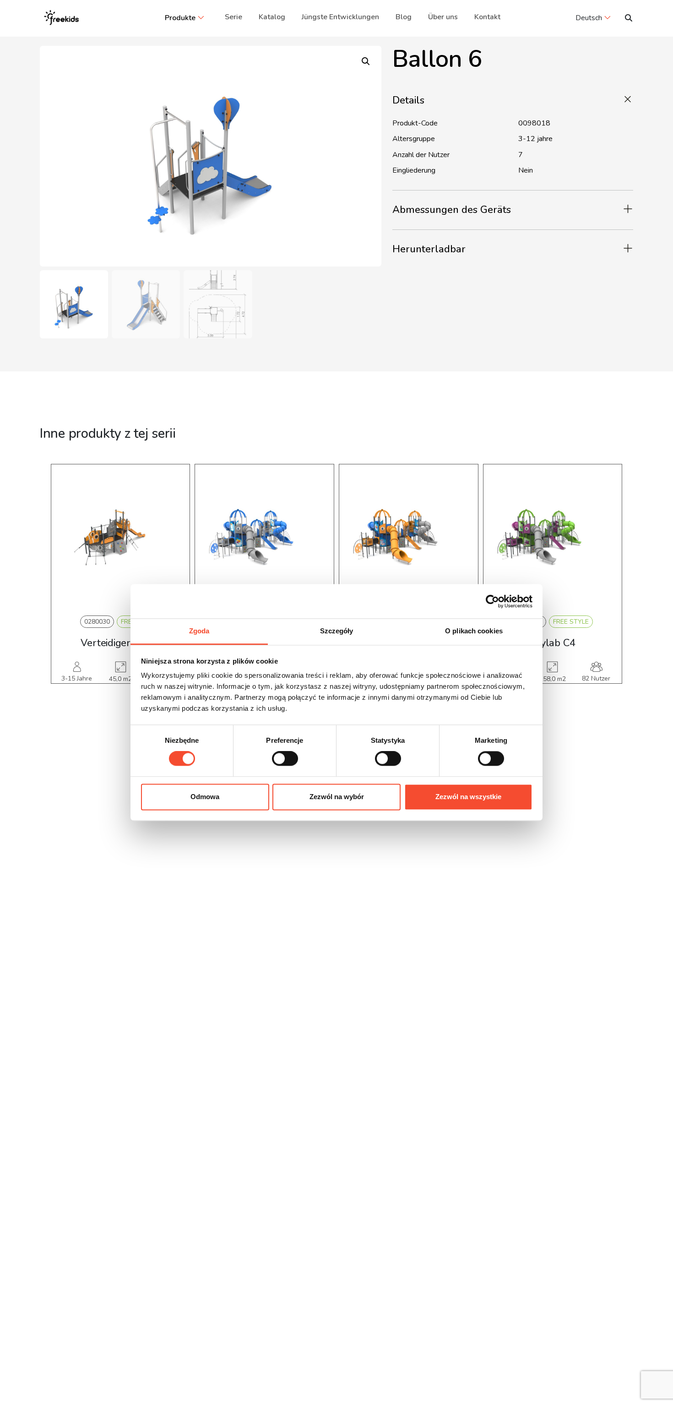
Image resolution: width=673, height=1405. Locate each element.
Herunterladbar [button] (429, 249)
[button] (366, 61)
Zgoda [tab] (199, 631)
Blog (404, 17)
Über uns (443, 17)
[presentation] (64, 587)
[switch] (285, 759)
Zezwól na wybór (336, 797)
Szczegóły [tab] (336, 631)
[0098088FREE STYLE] (264, 537)
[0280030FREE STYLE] (120, 537)
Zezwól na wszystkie (468, 797)
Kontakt (487, 17)
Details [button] (408, 100)
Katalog (272, 17)
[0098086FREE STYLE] (408, 537)
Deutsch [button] (588, 18)
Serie (233, 17)
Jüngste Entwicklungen (340, 17)
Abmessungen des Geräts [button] (451, 210)
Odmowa (204, 797)
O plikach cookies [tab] (474, 631)
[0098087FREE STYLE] (552, 537)
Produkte (180, 18)
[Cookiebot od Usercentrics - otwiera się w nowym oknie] (492, 601)
